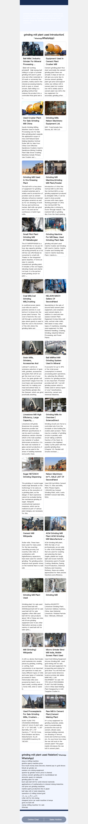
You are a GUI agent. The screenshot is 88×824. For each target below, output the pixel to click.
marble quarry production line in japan (36, 789)
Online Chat (33, 819)
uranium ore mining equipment (33, 770)
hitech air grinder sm (29, 768)
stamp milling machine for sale (33, 805)
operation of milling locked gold (33, 793)
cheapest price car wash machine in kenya (37, 800)
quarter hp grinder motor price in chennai (37, 773)
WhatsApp (47, 38)
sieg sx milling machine (30, 761)
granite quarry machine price (32, 763)
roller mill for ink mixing (30, 798)
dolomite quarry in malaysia (32, 777)
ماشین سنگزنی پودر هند (29, 796)
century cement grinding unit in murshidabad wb (39, 775)
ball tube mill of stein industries (33, 791)
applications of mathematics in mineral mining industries (42, 784)
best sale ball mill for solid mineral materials (38, 782)
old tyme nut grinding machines (33, 786)
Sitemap (25, 807)
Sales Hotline (56, 819)
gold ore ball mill (28, 803)
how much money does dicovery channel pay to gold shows (43, 766)
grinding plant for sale (30, 779)
